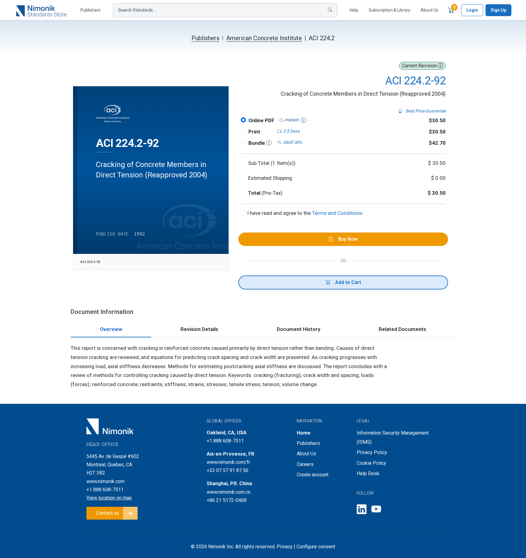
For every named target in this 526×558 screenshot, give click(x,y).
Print (254, 132)
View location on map (109, 498)
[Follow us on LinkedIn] (361, 509)
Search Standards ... (137, 10)
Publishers (90, 10)
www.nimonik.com (105, 481)
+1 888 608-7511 (105, 489)
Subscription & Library (389, 10)
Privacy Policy (372, 452)
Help (354, 10)
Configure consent (315, 546)
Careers (305, 464)
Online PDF (261, 120)
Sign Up (498, 10)
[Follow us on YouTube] (376, 509)
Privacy (285, 546)
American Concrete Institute (264, 38)
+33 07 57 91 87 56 (227, 470)
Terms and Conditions (337, 213)
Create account (312, 475)
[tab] (111, 330)
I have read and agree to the (305, 213)
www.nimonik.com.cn (229, 492)
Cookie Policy (371, 463)
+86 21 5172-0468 (227, 500)
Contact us (107, 513)
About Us (429, 10)
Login (472, 10)
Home (303, 433)
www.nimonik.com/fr (228, 462)
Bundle (257, 143)
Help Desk (368, 473)
